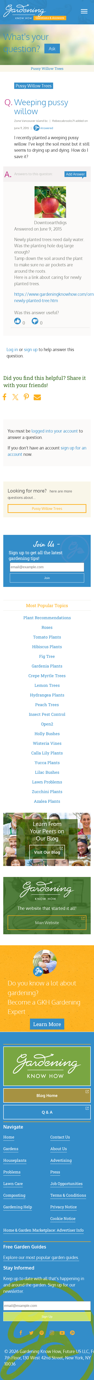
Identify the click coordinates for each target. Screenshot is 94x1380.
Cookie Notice (62, 1218)
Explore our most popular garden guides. (41, 1257)
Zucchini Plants (47, 791)
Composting (14, 1195)
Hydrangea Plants (47, 695)
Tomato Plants (47, 637)
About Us (58, 1148)
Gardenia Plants (47, 666)
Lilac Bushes (47, 772)
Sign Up (47, 1316)
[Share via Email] (37, 397)
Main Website (47, 922)
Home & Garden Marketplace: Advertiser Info (43, 1230)
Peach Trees (47, 704)
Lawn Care (13, 1183)
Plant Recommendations (47, 617)
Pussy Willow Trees (47, 68)
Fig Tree (47, 656)
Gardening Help (17, 1206)
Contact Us (60, 1137)
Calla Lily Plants (47, 753)
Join (47, 578)
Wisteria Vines (47, 743)
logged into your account (54, 431)
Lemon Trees (47, 685)
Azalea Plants (47, 801)
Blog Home (47, 1095)
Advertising (61, 1160)
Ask (52, 48)
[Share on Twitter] (15, 397)
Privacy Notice (63, 1206)
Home (8, 1137)
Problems (12, 1171)
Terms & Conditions (68, 1195)
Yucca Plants (47, 762)
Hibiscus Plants (47, 646)
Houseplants (14, 1160)
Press (55, 1171)
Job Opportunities (66, 1183)
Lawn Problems (47, 782)
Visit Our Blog (47, 852)
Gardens (10, 1148)
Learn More (47, 1024)
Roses (47, 627)
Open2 (47, 724)
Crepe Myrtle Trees (47, 675)
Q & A (47, 1112)
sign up (31, 349)
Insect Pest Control (47, 714)
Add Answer (75, 174)
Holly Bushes (47, 733)
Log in (12, 349)
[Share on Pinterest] (26, 397)
